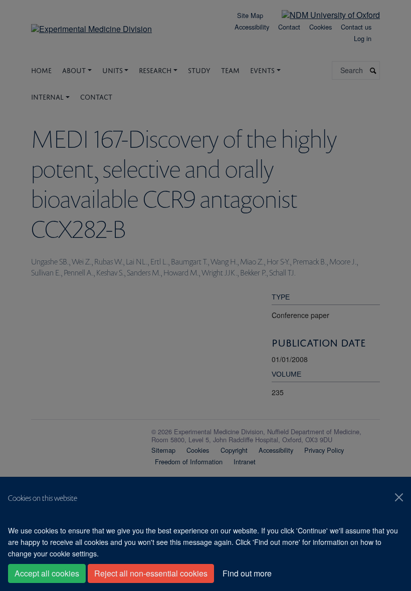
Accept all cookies (47, 573)
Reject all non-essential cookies (151, 573)
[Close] (399, 497)
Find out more (247, 573)
